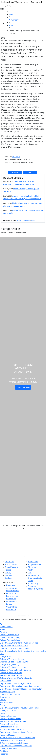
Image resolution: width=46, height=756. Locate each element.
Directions (9, 561)
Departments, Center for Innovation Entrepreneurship (23, 651)
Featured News (6, 702)
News (19, 220)
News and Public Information (12, 740)
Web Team (16, 157)
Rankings (4, 751)
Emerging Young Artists (10, 694)
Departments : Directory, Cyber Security (16, 683)
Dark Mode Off (23, 616)
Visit (29, 572)
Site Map (8, 575)
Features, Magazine (8, 735)
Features (26, 220)
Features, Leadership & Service (13, 729)
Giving (2, 713)
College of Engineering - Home (13, 667)
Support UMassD (35, 564)
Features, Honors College (10, 718)
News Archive (14, 20)
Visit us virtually (23, 387)
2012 (11, 25)
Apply (30, 570)
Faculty (3, 699)
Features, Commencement (11, 675)
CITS (2, 653)
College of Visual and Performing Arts (16, 678)
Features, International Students (13, 721)
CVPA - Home (5, 681)
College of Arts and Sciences (12, 659)
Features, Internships (9, 724)
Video (33, 220)
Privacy (8, 572)
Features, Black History (9, 634)
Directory (32, 567)
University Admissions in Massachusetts (12, 588)
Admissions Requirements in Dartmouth (13, 596)
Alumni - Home (6, 626)
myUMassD (33, 561)
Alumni (3, 629)
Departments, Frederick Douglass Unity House (19, 708)
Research (4, 754)
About (11, 14)
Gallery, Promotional (8, 748)
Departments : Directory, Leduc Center (16, 732)
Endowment (5, 697)
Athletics (3, 632)
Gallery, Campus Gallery (10, 637)
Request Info (33, 575)
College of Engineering (9, 664)
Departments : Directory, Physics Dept (16, 745)
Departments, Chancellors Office (14, 645)
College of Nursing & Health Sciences (15, 670)
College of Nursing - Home (11, 672)
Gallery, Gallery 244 (8, 710)
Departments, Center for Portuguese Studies (19, 643)
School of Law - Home (9, 727)
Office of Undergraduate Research (14, 743)
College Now (5, 656)
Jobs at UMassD (11, 564)
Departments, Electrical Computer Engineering (20, 686)
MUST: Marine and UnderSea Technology (17, 737)
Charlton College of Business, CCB (14, 648)
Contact (8, 578)
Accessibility (33, 583)
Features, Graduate (8, 716)
